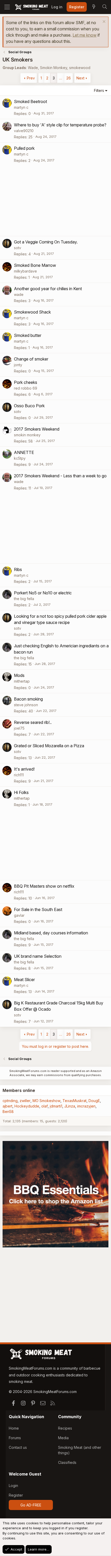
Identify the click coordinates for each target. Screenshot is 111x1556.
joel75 (19, 728)
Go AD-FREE (30, 1505)
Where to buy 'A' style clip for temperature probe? (60, 124)
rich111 (19, 775)
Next (80, 78)
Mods (19, 675)
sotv (17, 248)
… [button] (60, 78)
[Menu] (7, 7)
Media (63, 1438)
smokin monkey (27, 435)
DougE (94, 1100)
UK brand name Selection (37, 956)
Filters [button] (99, 90)
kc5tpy (20, 458)
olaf (44, 1106)
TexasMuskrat (74, 1100)
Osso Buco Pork (29, 405)
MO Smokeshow (46, 1100)
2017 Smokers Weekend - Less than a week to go (60, 475)
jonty (18, 365)
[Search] (104, 7)
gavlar (19, 915)
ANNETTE (24, 452)
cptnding (10, 1100)
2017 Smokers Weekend (36, 429)
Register (16, 1495)
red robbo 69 (25, 388)
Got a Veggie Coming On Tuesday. (46, 241)
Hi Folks (21, 792)
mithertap (22, 681)
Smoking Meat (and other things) (79, 1450)
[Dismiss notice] (103, 22)
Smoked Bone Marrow (35, 265)
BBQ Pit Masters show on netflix (44, 886)
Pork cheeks (25, 382)
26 (68, 78)
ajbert (7, 1106)
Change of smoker (31, 359)
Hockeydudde (26, 1106)
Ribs (18, 569)
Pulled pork (24, 148)
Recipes (65, 1428)
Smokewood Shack (32, 312)
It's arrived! (24, 769)
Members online (19, 1090)
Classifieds (67, 1462)
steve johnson (26, 705)
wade (18, 294)
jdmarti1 (56, 1106)
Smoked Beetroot (30, 101)
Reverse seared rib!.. (33, 722)
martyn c (21, 107)
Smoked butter (27, 335)
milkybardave (25, 271)
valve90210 (24, 130)
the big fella (24, 598)
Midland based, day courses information (51, 932)
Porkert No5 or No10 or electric (43, 592)
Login (13, 1485)
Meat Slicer (24, 979)
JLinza (69, 1106)
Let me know (85, 35)
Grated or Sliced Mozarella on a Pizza (49, 745)
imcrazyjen (86, 1106)
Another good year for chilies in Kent (48, 288)
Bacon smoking (28, 699)
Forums (15, 1438)
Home (14, 1428)
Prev (31, 78)
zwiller (25, 1100)
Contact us (18, 1447)
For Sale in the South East (38, 909)
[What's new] (93, 7)
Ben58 (8, 1111)
